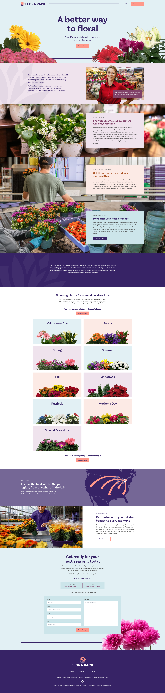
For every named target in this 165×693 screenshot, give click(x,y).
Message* (86, 599)
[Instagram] (82, 681)
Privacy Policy (92, 685)
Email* (48, 614)
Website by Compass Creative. (104, 685)
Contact (81, 672)
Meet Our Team (103, 539)
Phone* (49, 621)
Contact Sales (137, 4)
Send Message (82, 630)
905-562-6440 (72, 586)
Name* (48, 599)
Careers (92, 672)
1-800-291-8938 (93, 586)
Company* (49, 606)
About (125, 4)
